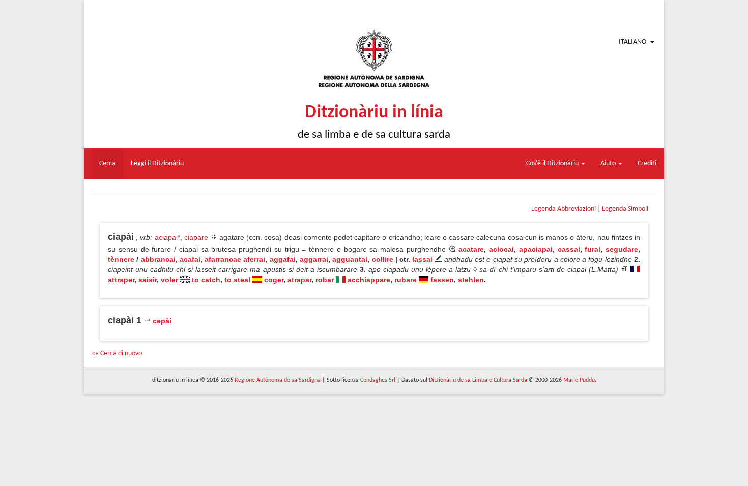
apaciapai (536, 249)
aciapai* (167, 237)
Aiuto (608, 163)
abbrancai (158, 259)
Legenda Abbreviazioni (563, 209)
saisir (147, 280)
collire (382, 259)
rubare (405, 280)
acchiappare (369, 280)
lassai (422, 259)
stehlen (471, 280)
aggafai (283, 259)
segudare (622, 249)
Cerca (107, 163)
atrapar (299, 280)
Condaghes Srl (377, 380)
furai (592, 249)
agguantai (349, 259)
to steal (237, 280)
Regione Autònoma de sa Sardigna (278, 380)
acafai (190, 259)
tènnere (121, 259)
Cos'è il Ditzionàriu (553, 163)
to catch (206, 280)
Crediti (647, 163)
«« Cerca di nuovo (117, 353)
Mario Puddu (579, 380)
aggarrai (314, 259)
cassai (569, 249)
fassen (442, 280)
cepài (162, 321)
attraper (121, 280)
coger (273, 280)
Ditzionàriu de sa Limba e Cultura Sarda (478, 380)
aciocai (501, 249)
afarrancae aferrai (235, 259)
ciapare (196, 237)
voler (169, 280)
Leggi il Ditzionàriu (157, 163)
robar (324, 280)
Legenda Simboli (625, 209)
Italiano (632, 42)
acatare (471, 249)
